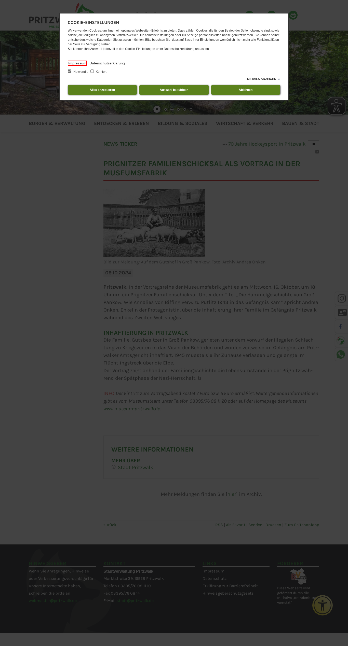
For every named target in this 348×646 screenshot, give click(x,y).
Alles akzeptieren (102, 90)
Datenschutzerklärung (107, 63)
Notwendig (81, 72)
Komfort (100, 72)
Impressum (77, 63)
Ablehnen (245, 90)
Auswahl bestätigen (174, 90)
